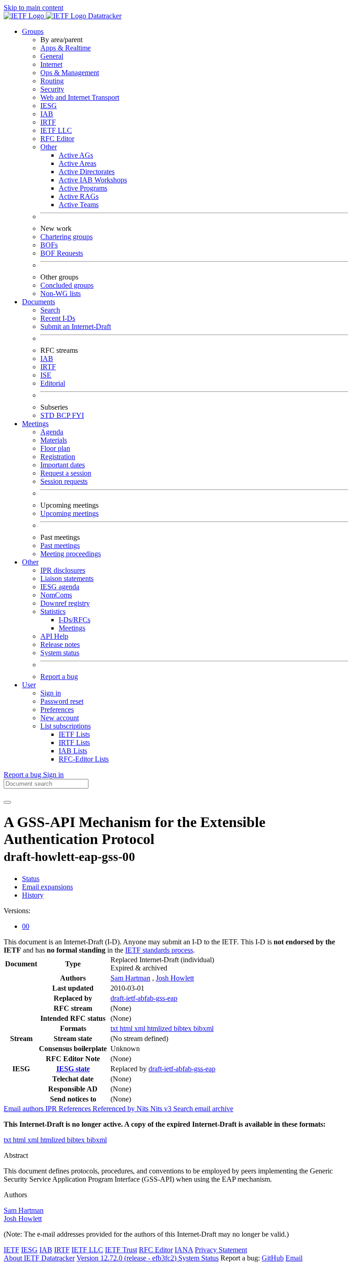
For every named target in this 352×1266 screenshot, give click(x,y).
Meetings (72, 628)
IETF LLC (56, 130)
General (51, 56)
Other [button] (30, 562)
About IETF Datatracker (39, 1258)
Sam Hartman (130, 978)
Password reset (61, 701)
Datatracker (103, 16)
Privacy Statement (221, 1250)
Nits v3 (161, 1109)
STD (48, 415)
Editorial (52, 383)
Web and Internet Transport (79, 97)
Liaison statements (67, 578)
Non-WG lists (60, 293)
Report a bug (59, 676)
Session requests (64, 481)
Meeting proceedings (70, 554)
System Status (198, 1258)
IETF (11, 1250)
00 (25, 926)
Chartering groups (66, 237)
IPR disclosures (62, 570)
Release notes (60, 644)
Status (30, 878)
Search (50, 310)
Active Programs (83, 188)
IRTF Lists (74, 742)
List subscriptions (65, 726)
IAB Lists (73, 751)
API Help (54, 636)
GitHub (273, 1258)
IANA (184, 1250)
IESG (48, 106)
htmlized (160, 1028)
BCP (64, 415)
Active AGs (76, 155)
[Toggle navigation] (7, 802)
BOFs (49, 245)
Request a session (65, 473)
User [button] (29, 685)
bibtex (183, 1028)
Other (48, 147)
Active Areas (77, 163)
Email (294, 1258)
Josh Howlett (175, 978)
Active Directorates (87, 171)
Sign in (50, 693)
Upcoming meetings (69, 513)
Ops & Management (69, 73)
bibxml (203, 1028)
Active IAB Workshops (93, 180)
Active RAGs (79, 196)
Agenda (51, 432)
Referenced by (115, 1109)
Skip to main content (33, 7)
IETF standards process (159, 950)
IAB (46, 114)
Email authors (24, 1109)
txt (115, 1028)
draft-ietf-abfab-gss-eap (143, 998)
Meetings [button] (35, 423)
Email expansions (47, 887)
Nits (143, 1109)
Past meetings (60, 545)
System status (59, 653)
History (33, 895)
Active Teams (79, 204)
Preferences (57, 709)
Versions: (17, 911)
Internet (51, 64)
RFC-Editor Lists (84, 759)
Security (52, 89)
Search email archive (203, 1109)
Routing (52, 81)
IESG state (73, 1069)
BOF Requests (61, 253)
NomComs (56, 595)
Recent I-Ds (57, 318)
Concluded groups (67, 285)
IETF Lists (74, 734)
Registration (57, 456)
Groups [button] (33, 31)
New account (59, 718)
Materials (53, 440)
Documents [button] (38, 302)
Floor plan (55, 448)
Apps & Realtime (65, 48)
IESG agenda (59, 587)
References (76, 1109)
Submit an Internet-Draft (75, 326)
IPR (52, 1109)
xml (140, 1028)
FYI (78, 415)
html (127, 1028)
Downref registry (65, 603)
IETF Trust (121, 1250)
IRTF (48, 122)
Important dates (62, 465)
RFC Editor (57, 138)
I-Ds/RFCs (74, 620)
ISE (45, 375)
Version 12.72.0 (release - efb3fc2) (127, 1258)
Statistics (53, 611)
